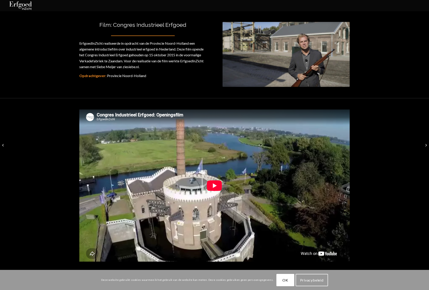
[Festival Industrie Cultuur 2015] (3, 145)
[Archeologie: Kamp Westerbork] (425, 145)
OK (285, 280)
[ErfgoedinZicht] (20, 5)
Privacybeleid (312, 280)
